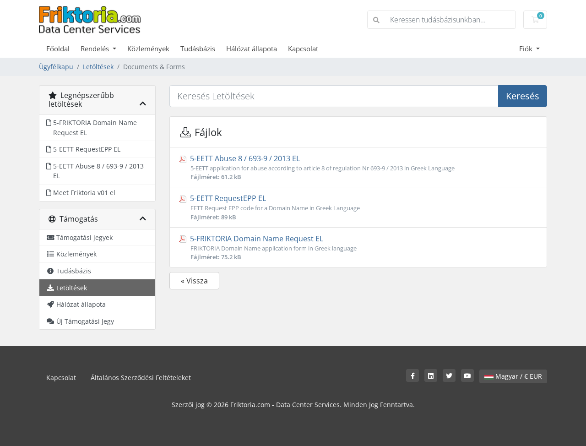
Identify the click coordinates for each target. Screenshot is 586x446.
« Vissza (194, 281)
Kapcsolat (303, 48)
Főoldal (58, 48)
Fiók (526, 48)
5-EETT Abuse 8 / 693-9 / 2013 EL (321, 167)
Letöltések (98, 66)
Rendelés (96, 48)
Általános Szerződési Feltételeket (141, 377)
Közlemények (148, 48)
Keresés (522, 96)
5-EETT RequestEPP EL (274, 207)
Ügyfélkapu (56, 66)
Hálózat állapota (251, 48)
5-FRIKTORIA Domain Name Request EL (272, 247)
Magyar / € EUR (518, 376)
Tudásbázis (197, 48)
